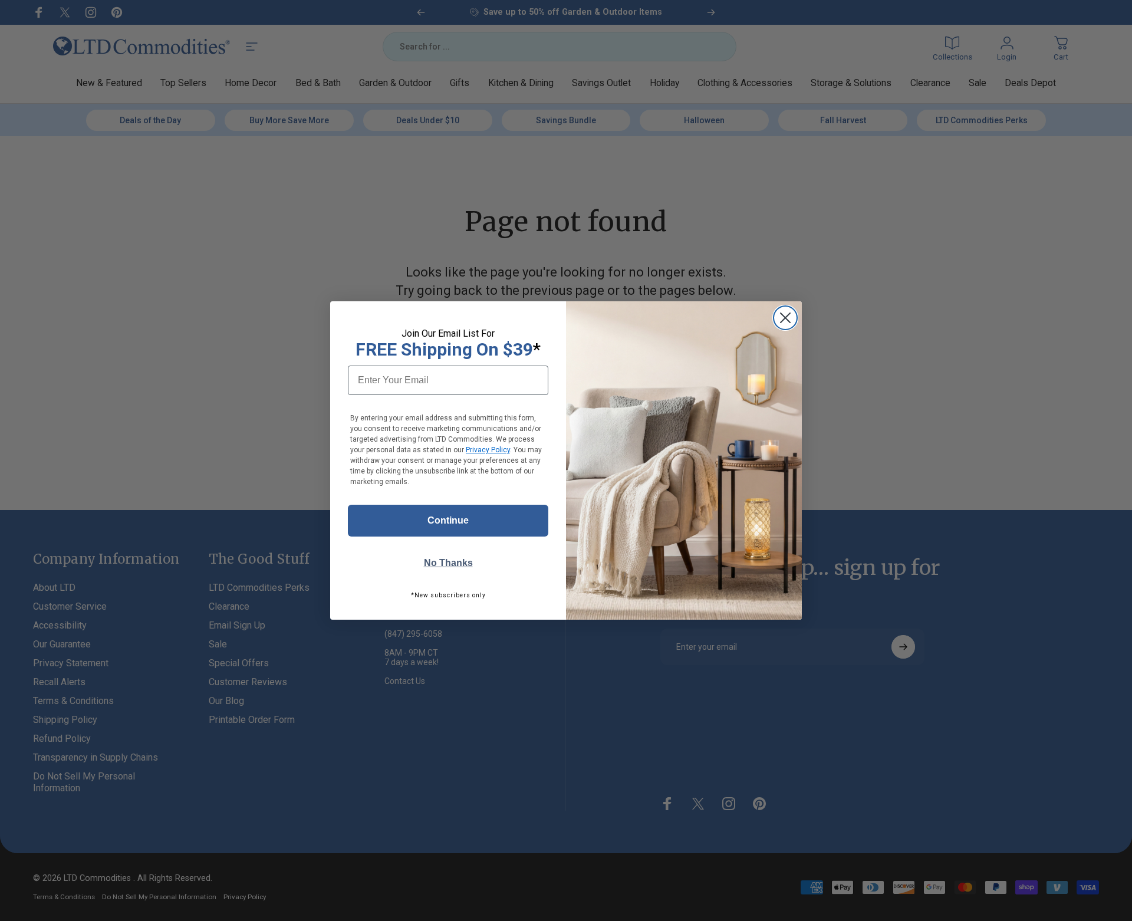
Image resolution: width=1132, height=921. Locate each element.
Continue (448, 520)
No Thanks (448, 563)
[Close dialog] (785, 318)
